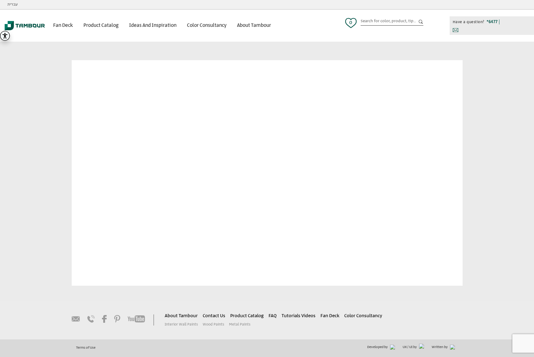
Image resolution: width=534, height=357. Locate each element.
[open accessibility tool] (5, 36)
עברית (12, 4)
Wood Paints (213, 324)
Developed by (377, 347)
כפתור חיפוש (420, 21)
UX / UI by (410, 347)
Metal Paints (239, 324)
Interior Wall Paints (181, 324)
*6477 (492, 21)
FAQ (273, 316)
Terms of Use (85, 347)
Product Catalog (101, 25)
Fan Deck (63, 25)
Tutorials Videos (299, 316)
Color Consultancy (207, 25)
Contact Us (214, 316)
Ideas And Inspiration (152, 25)
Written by (440, 347)
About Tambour (254, 25)
